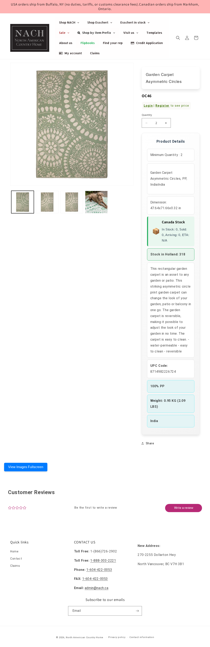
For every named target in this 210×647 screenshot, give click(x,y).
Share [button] (150, 443)
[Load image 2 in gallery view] (47, 202)
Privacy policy (117, 637)
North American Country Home (84, 637)
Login (148, 105)
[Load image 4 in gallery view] (96, 202)
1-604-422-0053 (99, 570)
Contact (16, 558)
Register (162, 105)
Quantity (147, 114)
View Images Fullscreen (25, 467)
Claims (15, 565)
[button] (178, 37)
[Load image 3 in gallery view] (71, 202)
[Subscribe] (137, 611)
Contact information (141, 637)
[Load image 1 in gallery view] (22, 202)
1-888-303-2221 (103, 560)
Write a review (183, 508)
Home (14, 551)
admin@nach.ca (96, 588)
